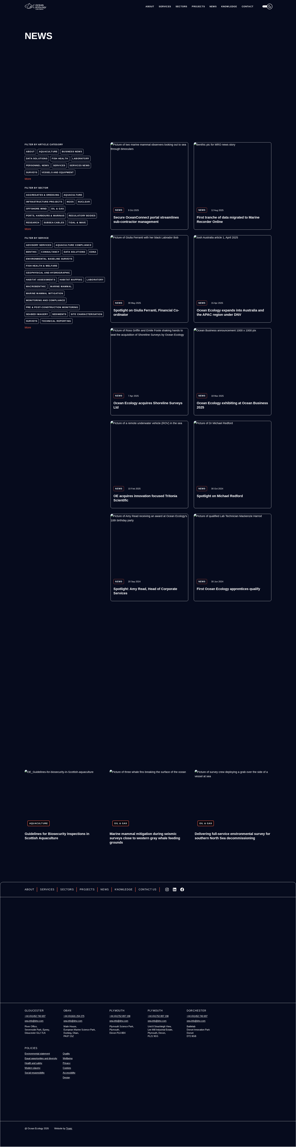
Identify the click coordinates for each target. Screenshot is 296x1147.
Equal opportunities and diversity (41, 1058)
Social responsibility (35, 1072)
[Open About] (149, 6)
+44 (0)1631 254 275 (74, 1016)
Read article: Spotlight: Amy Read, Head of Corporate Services (149, 557)
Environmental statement (37, 1053)
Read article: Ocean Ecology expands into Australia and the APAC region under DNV (232, 279)
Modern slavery (32, 1068)
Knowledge (124, 889)
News (105, 889)
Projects (87, 889)
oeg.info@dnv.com (34, 1021)
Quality (66, 1053)
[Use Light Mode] (267, 6)
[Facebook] (182, 889)
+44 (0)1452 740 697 (35, 1016)
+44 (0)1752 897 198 (119, 1016)
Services (47, 889)
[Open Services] (164, 6)
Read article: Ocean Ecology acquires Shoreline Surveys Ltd (149, 371)
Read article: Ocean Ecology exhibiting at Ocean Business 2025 (232, 371)
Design (66, 1077)
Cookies (67, 1068)
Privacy (66, 1063)
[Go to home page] (35, 6)
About (29, 889)
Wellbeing (67, 1058)
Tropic (69, 1128)
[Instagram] (167, 889)
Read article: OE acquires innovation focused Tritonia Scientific (149, 464)
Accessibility (69, 1072)
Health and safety (33, 1063)
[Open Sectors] (181, 6)
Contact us (147, 889)
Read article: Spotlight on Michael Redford (232, 464)
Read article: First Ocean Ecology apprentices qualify (232, 557)
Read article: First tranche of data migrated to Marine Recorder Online (232, 186)
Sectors (67, 889)
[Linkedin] (174, 889)
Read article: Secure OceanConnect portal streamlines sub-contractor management (149, 186)
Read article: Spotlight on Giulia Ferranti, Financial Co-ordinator (149, 279)
